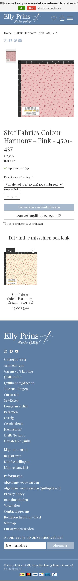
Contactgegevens (16, 511)
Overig (9, 418)
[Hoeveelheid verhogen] (16, 196)
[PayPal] (54, 575)
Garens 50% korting (18, 371)
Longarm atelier (16, 406)
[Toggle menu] (70, 18)
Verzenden (12, 505)
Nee (31, 8)
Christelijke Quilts (17, 441)
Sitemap (10, 523)
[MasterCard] (28, 575)
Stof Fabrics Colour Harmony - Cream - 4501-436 (20, 298)
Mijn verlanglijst (16, 467)
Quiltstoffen (12, 377)
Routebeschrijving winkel (22, 517)
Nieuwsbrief (12, 429)
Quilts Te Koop (14, 435)
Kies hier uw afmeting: (18, 177)
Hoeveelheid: (12, 189)
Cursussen (11, 394)
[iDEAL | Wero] (22, 575)
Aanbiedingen (14, 365)
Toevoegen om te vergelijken (25, 223)
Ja (21, 8)
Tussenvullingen (16, 389)
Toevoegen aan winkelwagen (39, 207)
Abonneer (60, 545)
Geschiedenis (13, 423)
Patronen (11, 412)
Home (8, 32)
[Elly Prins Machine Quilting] (22, 18)
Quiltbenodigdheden (19, 383)
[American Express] (47, 575)
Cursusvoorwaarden (19, 529)
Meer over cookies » (49, 8)
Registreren (12, 456)
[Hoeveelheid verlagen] (7, 196)
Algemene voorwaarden (21, 482)
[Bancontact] (41, 575)
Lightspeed (14, 568)
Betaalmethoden (16, 500)
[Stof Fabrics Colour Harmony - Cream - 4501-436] (20, 268)
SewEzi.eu (11, 400)
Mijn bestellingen (16, 462)
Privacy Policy (14, 494)
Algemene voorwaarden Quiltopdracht (32, 488)
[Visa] (35, 575)
